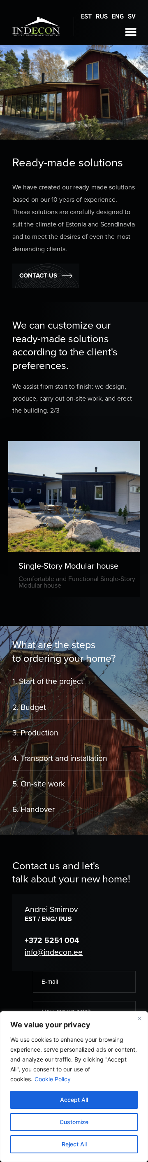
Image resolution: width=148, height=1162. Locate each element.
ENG (118, 16)
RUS (102, 16)
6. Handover (33, 809)
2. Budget (29, 707)
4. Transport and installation (59, 758)
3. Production (35, 733)
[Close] (139, 1018)
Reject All (74, 1144)
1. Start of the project (47, 681)
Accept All (74, 1099)
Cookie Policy (53, 1079)
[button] (130, 32)
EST (86, 16)
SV (132, 16)
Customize (74, 1121)
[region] (74, 1086)
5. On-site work (38, 784)
